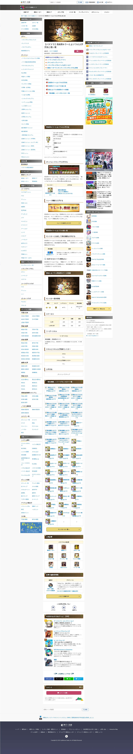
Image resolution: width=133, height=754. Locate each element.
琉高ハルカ (24, 203)
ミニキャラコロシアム (27, 98)
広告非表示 (92, 2)
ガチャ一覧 (35, 22)
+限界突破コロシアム (27, 135)
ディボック (24, 214)
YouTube (105, 94)
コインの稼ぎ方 (36, 444)
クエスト (106, 12)
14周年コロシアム (26, 109)
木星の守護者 (25, 316)
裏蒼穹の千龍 (35, 352)
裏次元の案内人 (36, 379)
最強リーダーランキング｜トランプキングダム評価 (62, 68)
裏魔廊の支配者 (36, 369)
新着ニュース (98, 732)
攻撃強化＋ (53, 448)
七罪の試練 (24, 120)
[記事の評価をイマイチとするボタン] (53, 607)
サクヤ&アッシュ (26, 192)
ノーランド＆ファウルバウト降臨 (30, 58)
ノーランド (24, 239)
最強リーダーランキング (96, 46)
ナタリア (23, 236)
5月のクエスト (25, 157)
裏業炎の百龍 (25, 352)
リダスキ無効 (25, 499)
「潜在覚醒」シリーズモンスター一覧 (59, 93)
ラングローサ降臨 (26, 84)
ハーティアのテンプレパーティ (56, 59)
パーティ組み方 (25, 471)
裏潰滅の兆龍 (35, 355)
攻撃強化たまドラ (64, 391)
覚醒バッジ (35, 506)
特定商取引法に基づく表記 (90, 729)
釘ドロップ (24, 486)
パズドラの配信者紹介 (27, 167)
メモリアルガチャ (26, 47)
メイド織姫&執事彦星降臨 (28, 62)
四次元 (23, 382)
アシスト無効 (35, 483)
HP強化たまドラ (50, 391)
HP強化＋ (79, 441)
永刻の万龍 (24, 346)
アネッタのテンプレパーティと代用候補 (100, 79)
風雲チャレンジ (25, 113)
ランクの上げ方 (25, 475)
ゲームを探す (34, 732)
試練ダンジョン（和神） (28, 146)
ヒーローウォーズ (59, 640)
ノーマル (23, 429)
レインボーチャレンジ (27, 69)
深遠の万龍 (24, 332)
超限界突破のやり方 (25, 459)
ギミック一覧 (25, 483)
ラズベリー (24, 247)
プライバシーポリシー (74, 729)
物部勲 (23, 206)
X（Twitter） (92, 94)
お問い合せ (103, 729)
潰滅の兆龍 (35, 346)
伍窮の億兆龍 (25, 336)
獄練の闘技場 (25, 409)
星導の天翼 (35, 399)
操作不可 (34, 489)
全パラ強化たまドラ (50, 434)
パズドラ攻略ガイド (31, 7)
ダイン (23, 272)
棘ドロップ (24, 496)
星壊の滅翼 (24, 399)
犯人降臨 (23, 73)
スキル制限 (35, 486)
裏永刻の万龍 (25, 355)
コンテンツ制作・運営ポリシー (50, 729)
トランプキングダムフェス (28, 39)
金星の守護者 (25, 319)
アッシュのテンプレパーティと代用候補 (100, 60)
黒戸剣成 (23, 210)
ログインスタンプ (36, 475)
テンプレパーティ (84, 12)
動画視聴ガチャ (25, 50)
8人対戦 (34, 464)
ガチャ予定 (61, 12)
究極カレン (24, 254)
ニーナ (23, 232)
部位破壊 (34, 471)
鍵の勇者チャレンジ (26, 127)
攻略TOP (26, 12)
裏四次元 (34, 382)
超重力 (34, 493)
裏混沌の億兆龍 (25, 359)
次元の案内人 (25, 379)
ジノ (22, 294)
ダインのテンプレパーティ (55, 62)
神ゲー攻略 (24, 16)
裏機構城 (34, 372)
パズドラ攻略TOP (64, 596)
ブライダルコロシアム (27, 65)
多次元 (23, 386)
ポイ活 (101, 2)
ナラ (22, 217)
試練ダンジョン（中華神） (28, 138)
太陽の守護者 (25, 322)
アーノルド (24, 228)
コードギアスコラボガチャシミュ (98, 57)
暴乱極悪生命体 (36, 336)
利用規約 (63, 729)
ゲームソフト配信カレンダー (84, 732)
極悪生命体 (35, 349)
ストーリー (24, 426)
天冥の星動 (35, 396)
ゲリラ (23, 423)
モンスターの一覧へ (63, 529)
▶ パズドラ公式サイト (92, 335)
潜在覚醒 (23, 455)
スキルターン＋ (25, 489)
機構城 (23, 372)
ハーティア (24, 275)
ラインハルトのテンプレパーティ (98, 68)
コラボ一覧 (72, 12)
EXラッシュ (24, 153)
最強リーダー (38, 12)
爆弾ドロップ (35, 496)
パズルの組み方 (25, 468)
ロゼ (22, 195)
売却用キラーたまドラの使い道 (57, 86)
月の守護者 (35, 319)
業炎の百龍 (24, 343)
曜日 (22, 432)
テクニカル (35, 426)
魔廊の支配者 (25, 369)
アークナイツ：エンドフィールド (64, 621)
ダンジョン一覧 (25, 420)
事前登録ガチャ (52, 732)
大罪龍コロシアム (26, 116)
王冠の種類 (24, 519)
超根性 (23, 493)
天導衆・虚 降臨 (25, 87)
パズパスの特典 (36, 468)
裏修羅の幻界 (35, 366)
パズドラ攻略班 (53, 51)
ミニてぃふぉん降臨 (26, 102)
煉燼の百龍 (24, 329)
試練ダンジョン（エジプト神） (30, 142)
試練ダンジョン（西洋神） (28, 149)
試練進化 (34, 448)
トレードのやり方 (25, 464)
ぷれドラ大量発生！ (63, 191)
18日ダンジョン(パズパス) (65, 193)
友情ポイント (25, 512)
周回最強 (34, 181)
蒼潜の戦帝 (24, 402)
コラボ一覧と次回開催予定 (96, 75)
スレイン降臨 (25, 124)
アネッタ (23, 305)
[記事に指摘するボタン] (74, 607)
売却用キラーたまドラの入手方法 (57, 82)
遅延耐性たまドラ (64, 417)
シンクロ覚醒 (25, 451)
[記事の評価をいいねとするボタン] (64, 607)
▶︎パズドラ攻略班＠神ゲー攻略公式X (68, 591)
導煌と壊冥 (24, 396)
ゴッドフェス (25, 43)
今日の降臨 (35, 29)
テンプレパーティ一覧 (27, 265)
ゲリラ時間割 (25, 29)
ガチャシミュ (95, 12)
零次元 (23, 389)
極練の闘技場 (35, 409)
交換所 (34, 26)
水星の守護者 (35, 316)
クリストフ (24, 225)
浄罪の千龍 (35, 329)
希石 (22, 509)
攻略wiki (43, 732)
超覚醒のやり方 (36, 455)
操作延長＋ (79, 448)
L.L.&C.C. (24, 250)
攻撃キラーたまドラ (50, 425)
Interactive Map (113, 729)
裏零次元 (34, 389)
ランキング (35, 429)
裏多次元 (34, 386)
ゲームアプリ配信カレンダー (66, 732)
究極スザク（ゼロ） (26, 258)
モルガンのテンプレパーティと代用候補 (100, 71)
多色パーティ (25, 181)
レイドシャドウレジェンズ (62, 631)
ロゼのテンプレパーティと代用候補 (99, 53)
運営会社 (24, 729)
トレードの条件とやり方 (64, 223)
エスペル (23, 279)
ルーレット (35, 499)
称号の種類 (35, 519)
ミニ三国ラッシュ (26, 106)
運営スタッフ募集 (34, 729)
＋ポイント (35, 509)
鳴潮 (55, 659)
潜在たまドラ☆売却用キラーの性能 (58, 89)
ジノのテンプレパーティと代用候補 (99, 64)
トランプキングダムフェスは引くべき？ (59, 65)
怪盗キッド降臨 (25, 76)
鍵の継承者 (24, 131)
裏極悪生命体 (35, 359)
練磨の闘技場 (25, 412)
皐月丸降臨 (24, 80)
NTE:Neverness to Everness (63, 649)
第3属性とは (35, 459)
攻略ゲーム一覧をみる (99, 308)
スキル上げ (35, 451)
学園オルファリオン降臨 (28, 91)
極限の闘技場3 (62, 190)
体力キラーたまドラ (63, 425)
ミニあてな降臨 (25, 94)
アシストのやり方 (25, 444)
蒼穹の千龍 (35, 343)
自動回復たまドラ (51, 399)
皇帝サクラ (24, 243)
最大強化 (23, 448)
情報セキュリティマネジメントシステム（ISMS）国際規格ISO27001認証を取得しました (68, 717)
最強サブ (49, 12)
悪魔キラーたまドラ (50, 443)
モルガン (23, 301)
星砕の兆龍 (35, 332)
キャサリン (24, 221)
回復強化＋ (66, 448)
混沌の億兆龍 (25, 349)
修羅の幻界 (24, 366)
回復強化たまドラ (77, 391)
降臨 (33, 423)
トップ (17, 729)
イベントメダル (25, 506)
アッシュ (23, 199)
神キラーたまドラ (64, 434)
